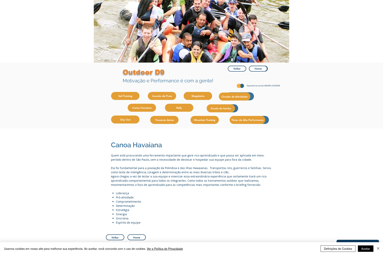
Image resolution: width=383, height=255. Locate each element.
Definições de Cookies (338, 249)
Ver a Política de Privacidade (165, 249)
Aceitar (365, 249)
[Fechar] (378, 248)
